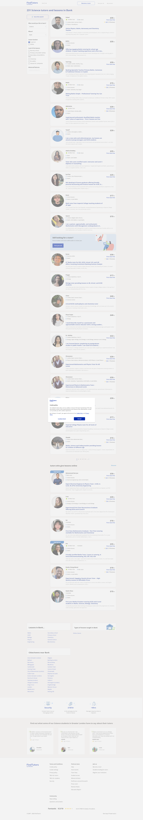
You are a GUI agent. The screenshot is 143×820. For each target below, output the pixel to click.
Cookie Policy (80, 413)
